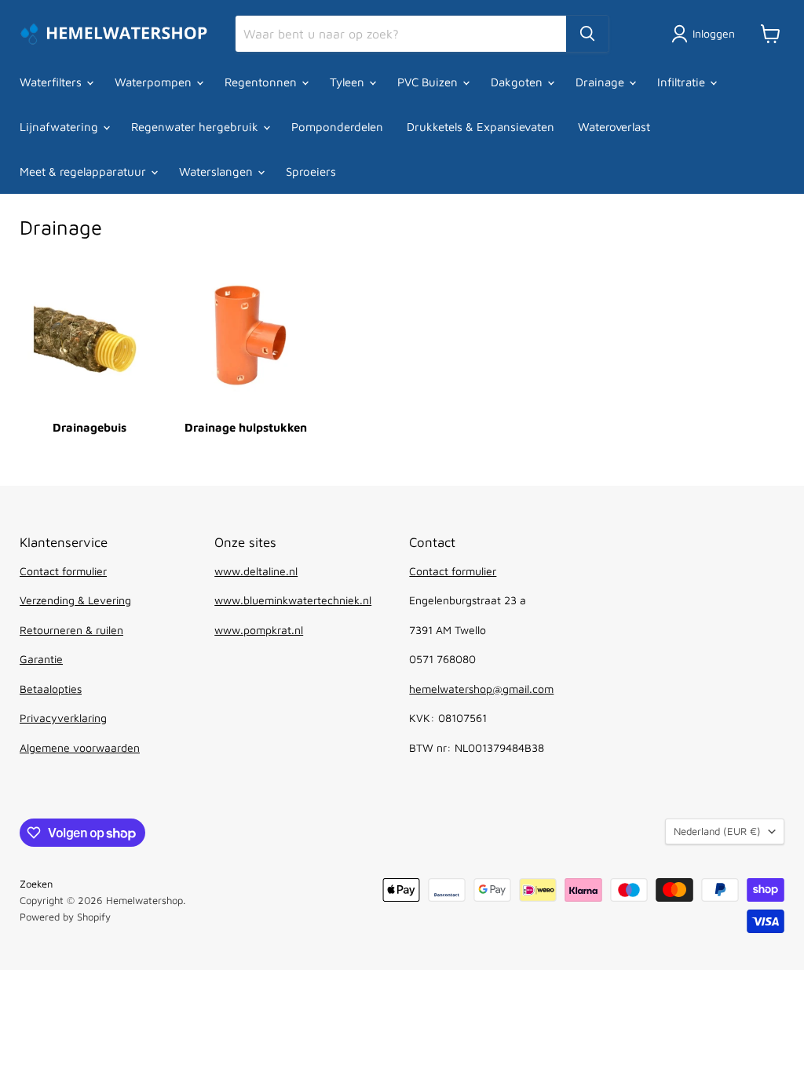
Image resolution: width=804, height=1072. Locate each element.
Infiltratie (682, 82)
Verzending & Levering (75, 600)
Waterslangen (217, 171)
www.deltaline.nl (256, 571)
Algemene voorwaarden (80, 747)
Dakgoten (518, 82)
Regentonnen (262, 82)
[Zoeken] (587, 34)
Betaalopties (51, 688)
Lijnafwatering (60, 126)
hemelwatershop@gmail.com (481, 688)
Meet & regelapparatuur (84, 171)
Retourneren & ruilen (71, 629)
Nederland (717, 831)
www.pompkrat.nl (258, 629)
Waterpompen (155, 82)
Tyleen (348, 82)
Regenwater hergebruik (196, 126)
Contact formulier (63, 571)
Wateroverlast (614, 126)
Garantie (41, 658)
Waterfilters (52, 82)
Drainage (601, 82)
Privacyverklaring (63, 717)
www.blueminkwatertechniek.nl (292, 600)
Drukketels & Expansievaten (480, 126)
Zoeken (36, 883)
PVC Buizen (429, 82)
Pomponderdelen (337, 126)
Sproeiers (311, 171)
